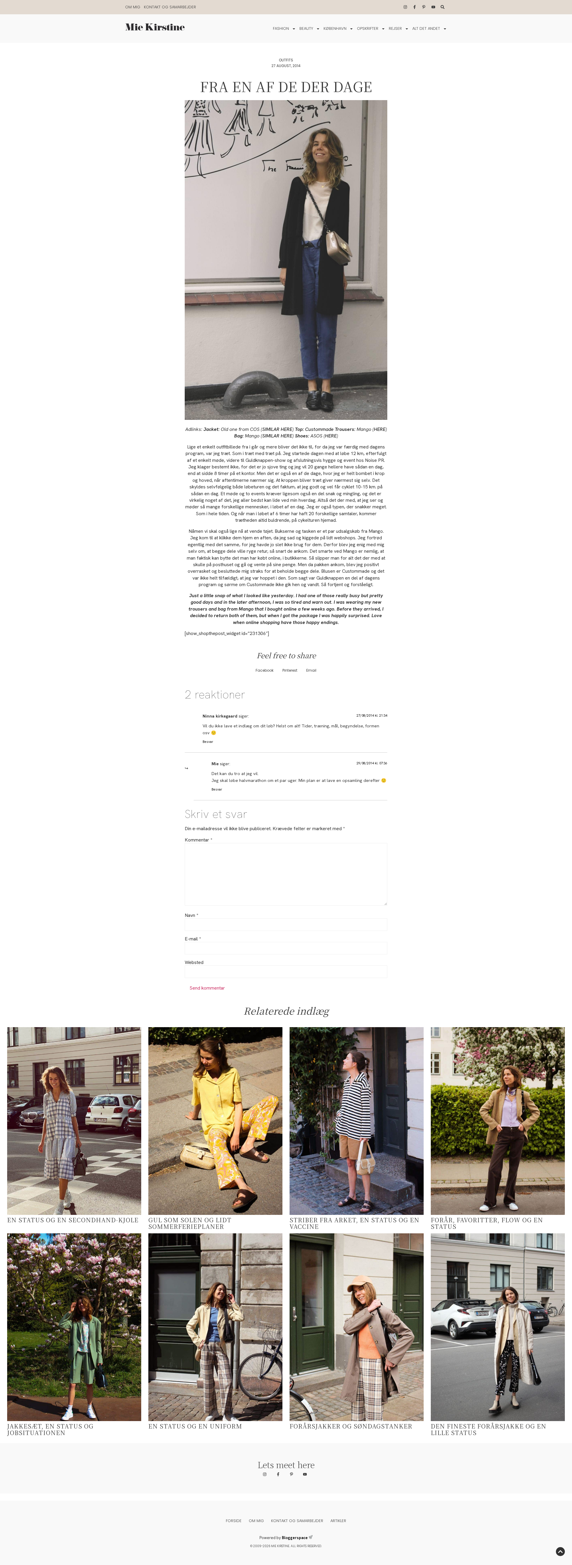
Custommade (319, 429)
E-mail (193, 939)
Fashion (281, 28)
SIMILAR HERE (277, 429)
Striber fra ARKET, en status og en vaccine (354, 1223)
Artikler (338, 1521)
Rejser (395, 28)
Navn (191, 915)
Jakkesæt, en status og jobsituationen (50, 1429)
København (335, 28)
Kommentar (198, 840)
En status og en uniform (195, 1426)
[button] (264, 670)
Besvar (208, 742)
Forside (234, 1521)
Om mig (132, 7)
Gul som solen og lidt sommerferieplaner (189, 1223)
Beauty (306, 28)
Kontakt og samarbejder (170, 7)
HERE (380, 429)
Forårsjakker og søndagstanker (351, 1426)
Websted (194, 962)
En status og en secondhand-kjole (73, 1219)
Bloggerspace (295, 1537)
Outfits (286, 60)
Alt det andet (426, 28)
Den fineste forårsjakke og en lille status (488, 1429)
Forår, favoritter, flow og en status (487, 1223)
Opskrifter (367, 28)
